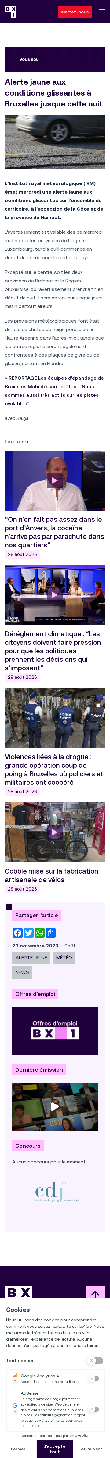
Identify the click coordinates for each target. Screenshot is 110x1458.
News (22, 972)
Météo (64, 957)
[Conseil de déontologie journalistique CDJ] (55, 1191)
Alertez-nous (75, 12)
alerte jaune (31, 957)
